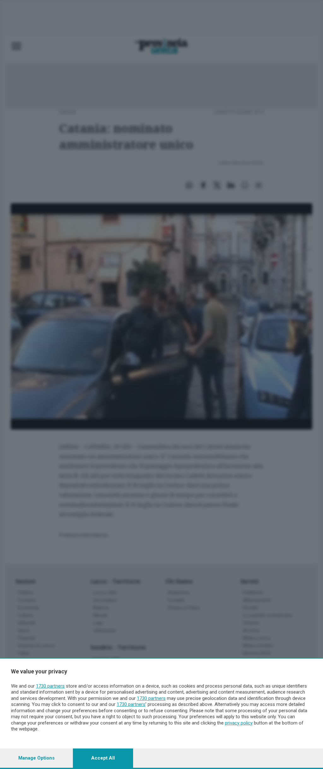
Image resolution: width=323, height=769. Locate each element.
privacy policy (239, 723)
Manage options (36, 758)
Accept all (103, 758)
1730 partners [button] (50, 686)
